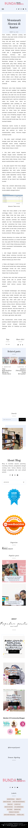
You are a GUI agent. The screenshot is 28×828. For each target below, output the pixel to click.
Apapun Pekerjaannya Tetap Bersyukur (21, 371)
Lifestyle (17, 804)
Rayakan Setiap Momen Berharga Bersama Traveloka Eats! (14, 579)
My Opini (9, 809)
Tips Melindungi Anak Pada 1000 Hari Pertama (14, 671)
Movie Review (9, 806)
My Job (8, 344)
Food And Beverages (18, 801)
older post (21, 366)
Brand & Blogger (12, 825)
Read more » (14, 651)
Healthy (10, 804)
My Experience (19, 806)
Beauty (19, 799)
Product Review (14, 812)
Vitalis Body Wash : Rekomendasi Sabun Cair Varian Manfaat (14, 698)
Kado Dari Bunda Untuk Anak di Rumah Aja (14, 602)
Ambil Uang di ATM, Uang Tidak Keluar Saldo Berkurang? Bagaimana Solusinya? (14, 644)
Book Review (7, 801)
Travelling (20, 814)
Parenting (17, 809)
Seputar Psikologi (9, 814)
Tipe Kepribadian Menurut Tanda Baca (6, 371)
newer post (7, 366)
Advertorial (10, 799)
